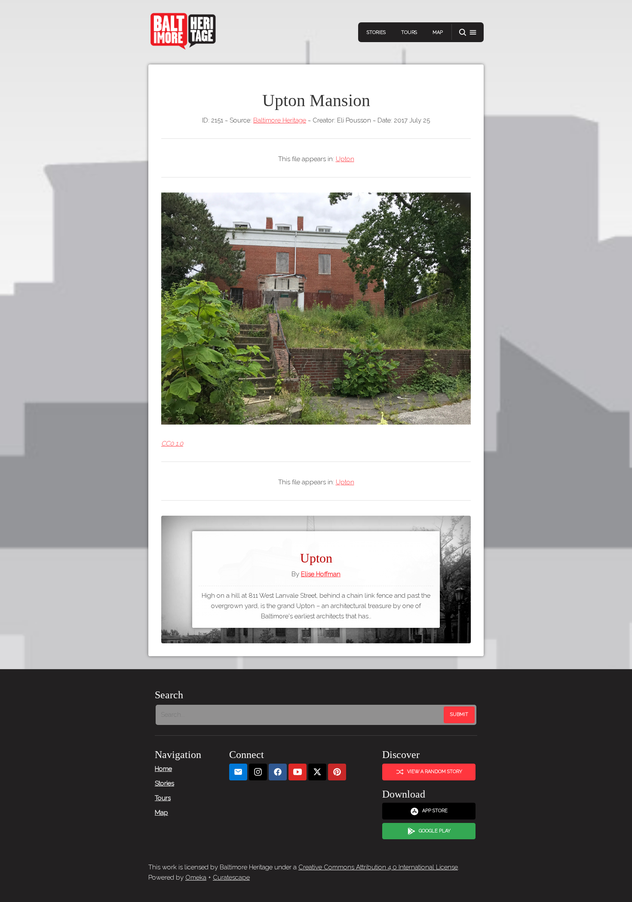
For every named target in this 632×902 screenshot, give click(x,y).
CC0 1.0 (172, 443)
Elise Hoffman (321, 574)
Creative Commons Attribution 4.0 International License (378, 867)
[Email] (238, 772)
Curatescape (231, 877)
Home (163, 769)
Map (438, 32)
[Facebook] (278, 772)
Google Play (435, 831)
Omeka (195, 877)
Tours (409, 32)
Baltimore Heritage (279, 120)
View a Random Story (434, 771)
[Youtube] (297, 772)
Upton (345, 159)
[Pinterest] (337, 772)
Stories (376, 32)
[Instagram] (258, 772)
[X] (317, 772)
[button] (468, 32)
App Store (435, 810)
